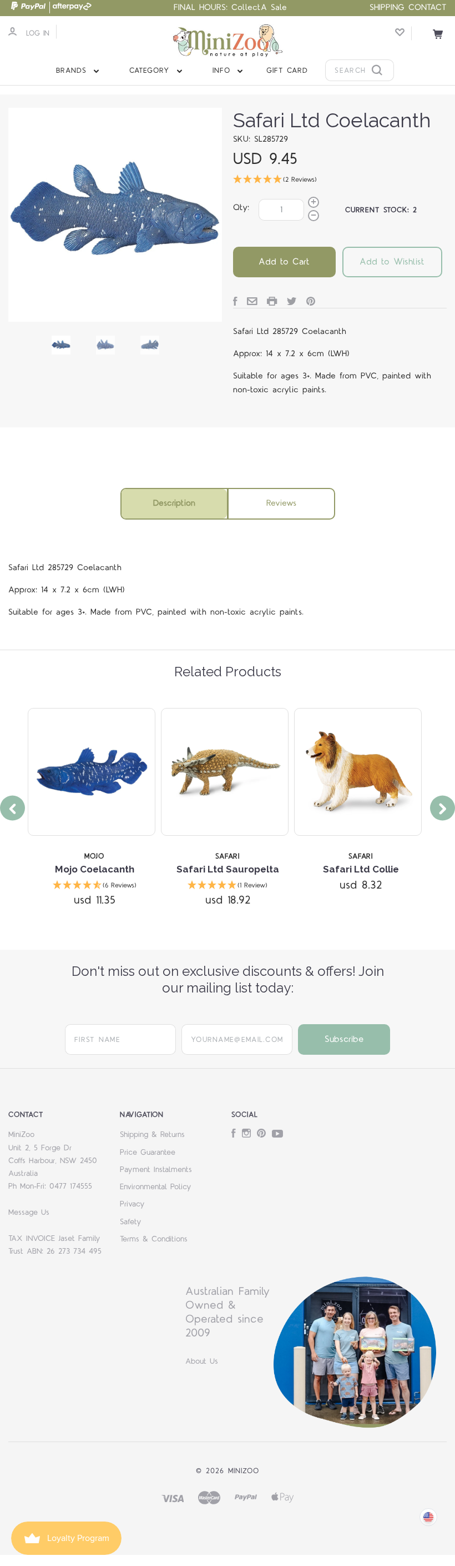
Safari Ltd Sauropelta (227, 869)
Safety (130, 1222)
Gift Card (287, 71)
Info (223, 71)
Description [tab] (174, 503)
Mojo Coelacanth (94, 869)
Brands (73, 71)
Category (151, 71)
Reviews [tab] (281, 503)
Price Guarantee (147, 1152)
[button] (340, 180)
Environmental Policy (155, 1187)
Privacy (132, 1204)
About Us (201, 1361)
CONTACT (427, 7)
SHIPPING (387, 7)
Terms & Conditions (154, 1239)
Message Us (28, 1212)
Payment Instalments (156, 1169)
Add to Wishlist (392, 262)
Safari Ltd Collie (361, 869)
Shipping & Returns (152, 1134)
